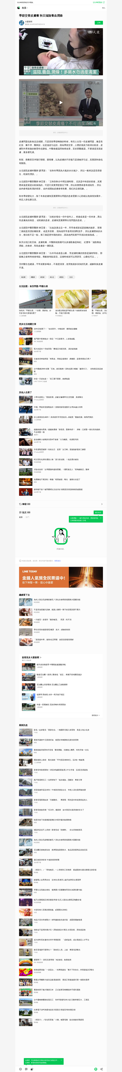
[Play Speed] (90, 123)
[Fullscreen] (100, 123)
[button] (20, 1069)
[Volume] (95, 123)
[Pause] (61, 102)
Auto (98, 82)
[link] (26, 1069)
